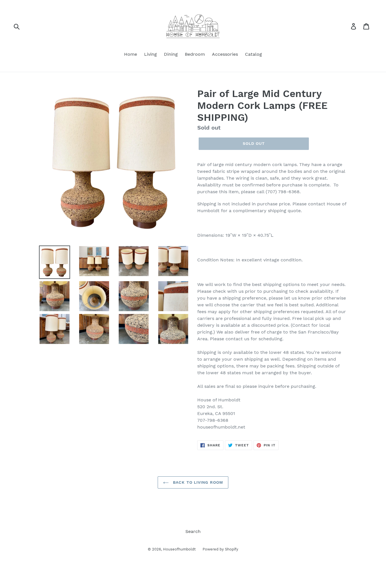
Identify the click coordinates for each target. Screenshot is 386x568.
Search (193, 531)
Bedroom (195, 54)
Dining (171, 54)
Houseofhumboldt (179, 549)
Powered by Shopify (220, 549)
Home (130, 54)
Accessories (225, 54)
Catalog (253, 54)
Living (150, 54)
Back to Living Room (197, 482)
